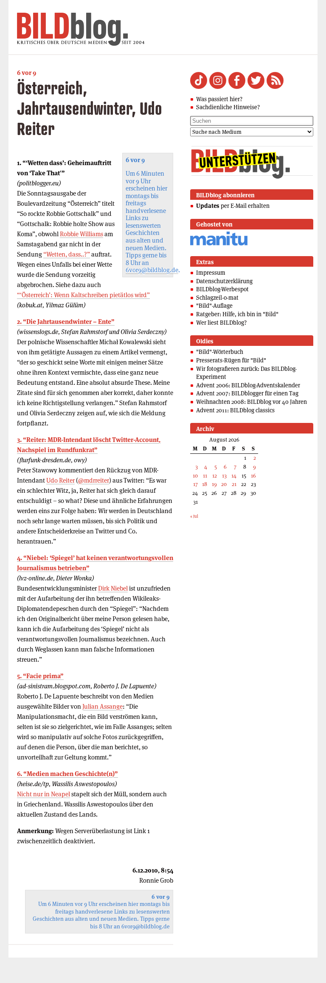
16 (253, 475)
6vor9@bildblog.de (152, 270)
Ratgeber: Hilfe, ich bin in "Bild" (237, 314)
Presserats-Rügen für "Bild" (231, 360)
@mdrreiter (93, 480)
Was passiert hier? (219, 99)
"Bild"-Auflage (214, 305)
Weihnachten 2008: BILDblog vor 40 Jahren (251, 402)
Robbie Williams (81, 234)
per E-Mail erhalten (233, 206)
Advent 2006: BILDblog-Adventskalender (248, 385)
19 (214, 484)
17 (195, 484)
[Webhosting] (218, 244)
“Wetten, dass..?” (66, 254)
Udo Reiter (60, 480)
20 (224, 484)
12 (214, 475)
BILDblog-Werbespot (222, 289)
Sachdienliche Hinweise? (228, 107)
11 (205, 475)
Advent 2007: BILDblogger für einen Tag (247, 393)
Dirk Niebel (113, 588)
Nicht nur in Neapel (43, 794)
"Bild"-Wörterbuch (219, 352)
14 (233, 475)
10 (195, 475)
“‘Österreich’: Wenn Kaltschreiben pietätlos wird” (83, 295)
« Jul (194, 516)
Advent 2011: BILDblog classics (235, 410)
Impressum (210, 272)
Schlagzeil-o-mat (217, 297)
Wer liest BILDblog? (221, 322)
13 (224, 475)
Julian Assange (102, 706)
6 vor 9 (26, 73)
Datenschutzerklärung (224, 281)
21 (234, 484)
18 (204, 484)
